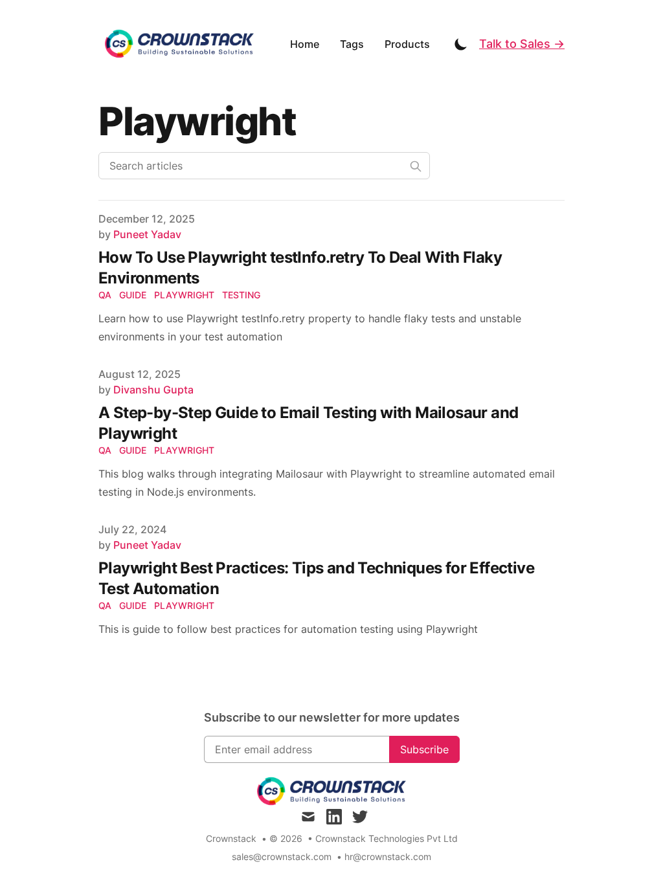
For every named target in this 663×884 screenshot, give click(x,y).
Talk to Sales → (522, 43)
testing (241, 294)
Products (407, 44)
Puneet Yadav (147, 234)
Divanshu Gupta (153, 389)
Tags (352, 44)
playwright (184, 294)
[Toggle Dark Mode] (461, 44)
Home (304, 44)
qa (104, 294)
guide (132, 294)
